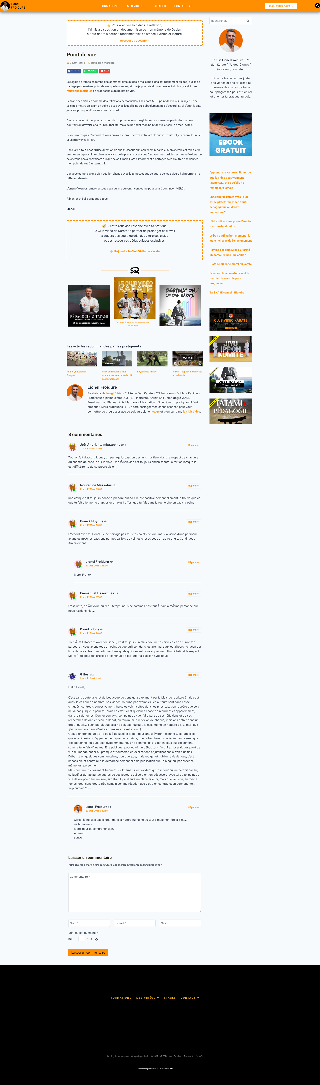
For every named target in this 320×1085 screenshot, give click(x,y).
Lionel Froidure (96, 807)
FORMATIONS (109, 6)
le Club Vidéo (191, 411)
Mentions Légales (144, 1069)
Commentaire (80, 876)
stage (156, 411)
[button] (317, 5)
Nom (74, 923)
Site (163, 923)
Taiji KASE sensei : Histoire (227, 292)
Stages (160, 6)
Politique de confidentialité (162, 1069)
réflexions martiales (79, 90)
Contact (180, 6)
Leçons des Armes (146, 371)
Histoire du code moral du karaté (231, 264)
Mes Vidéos (135, 6)
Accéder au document (134, 40)
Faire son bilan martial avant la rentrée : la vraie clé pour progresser (117, 375)
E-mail (121, 923)
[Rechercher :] (231, 20)
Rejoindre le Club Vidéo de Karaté (137, 251)
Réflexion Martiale (102, 62)
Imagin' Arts (114, 393)
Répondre (193, 445)
